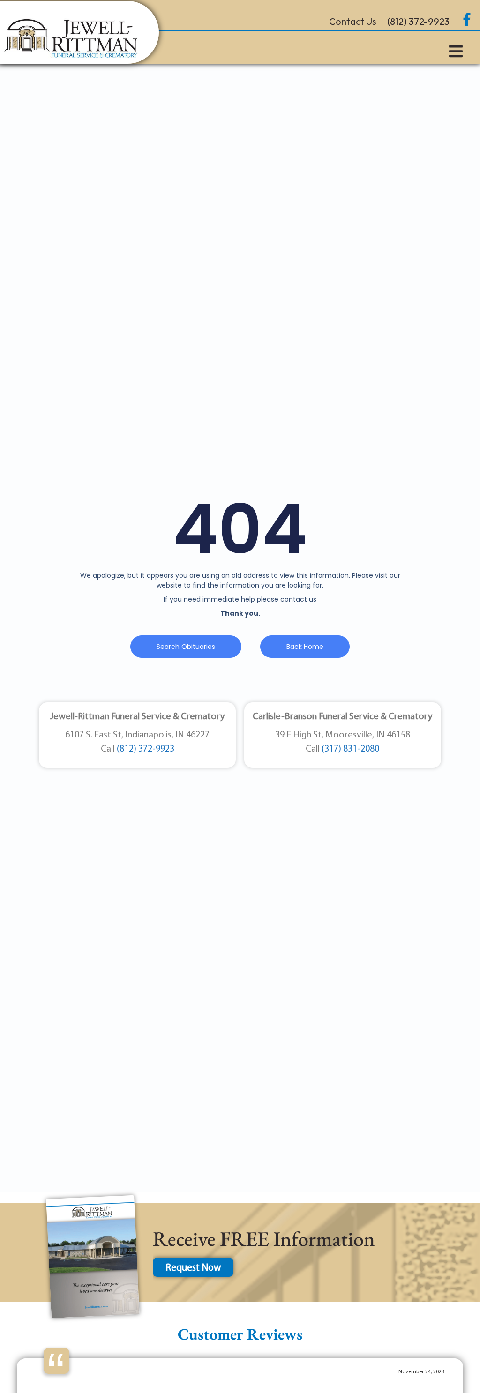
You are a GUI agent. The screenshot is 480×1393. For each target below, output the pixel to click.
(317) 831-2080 (350, 749)
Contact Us (352, 21)
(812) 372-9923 (418, 21)
